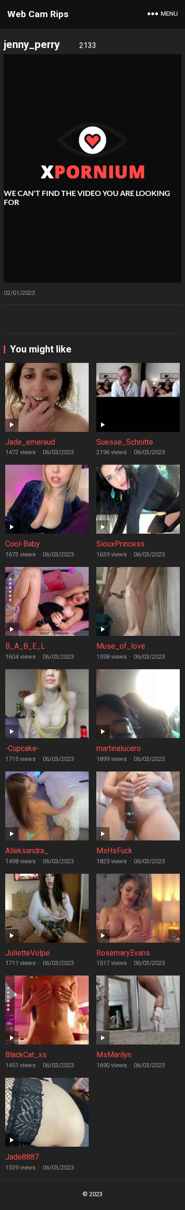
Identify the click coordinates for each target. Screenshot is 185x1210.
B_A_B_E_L (25, 646)
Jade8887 (22, 1156)
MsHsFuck (114, 850)
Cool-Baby (22, 543)
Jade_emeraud (30, 442)
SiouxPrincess (120, 543)
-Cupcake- (22, 748)
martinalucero (118, 748)
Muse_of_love (120, 646)
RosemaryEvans (123, 952)
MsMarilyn (113, 1054)
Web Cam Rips (37, 14)
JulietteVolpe (27, 952)
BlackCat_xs (25, 1054)
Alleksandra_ (26, 850)
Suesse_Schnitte (124, 442)
